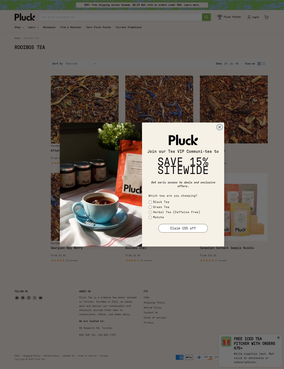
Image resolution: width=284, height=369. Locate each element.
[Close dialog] (220, 127)
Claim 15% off (183, 228)
